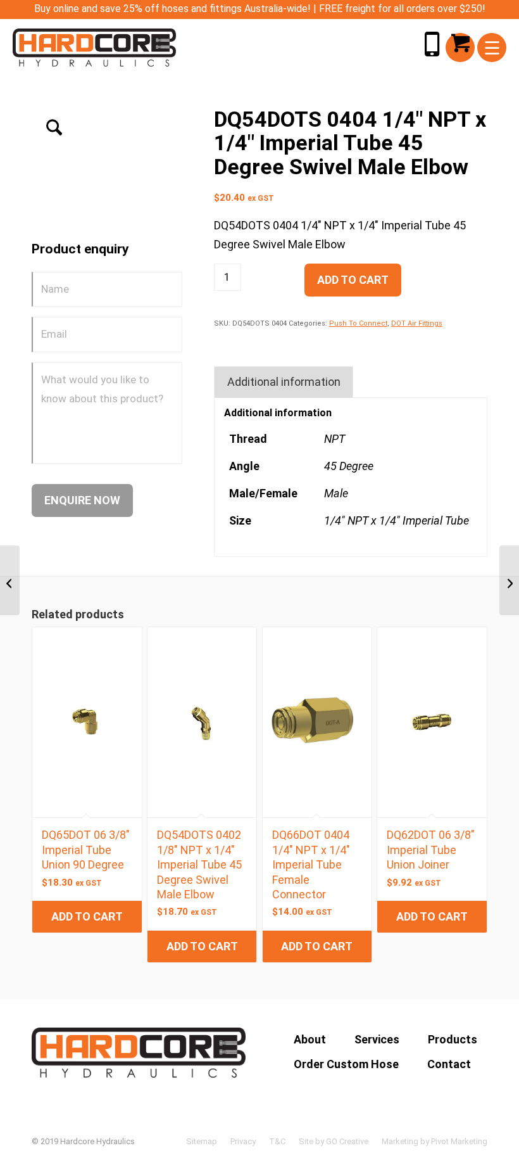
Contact (449, 1064)
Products (452, 1039)
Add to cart (353, 279)
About (310, 1039)
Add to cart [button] (87, 916)
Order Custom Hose (346, 1064)
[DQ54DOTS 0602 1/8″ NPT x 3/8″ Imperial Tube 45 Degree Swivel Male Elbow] (509, 580)
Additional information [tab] (284, 381)
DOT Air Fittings (416, 323)
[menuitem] (492, 47)
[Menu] (492, 47)
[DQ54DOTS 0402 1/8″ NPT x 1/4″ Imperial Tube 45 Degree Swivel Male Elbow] (10, 580)
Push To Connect (358, 323)
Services (376, 1039)
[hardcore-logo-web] (94, 47)
